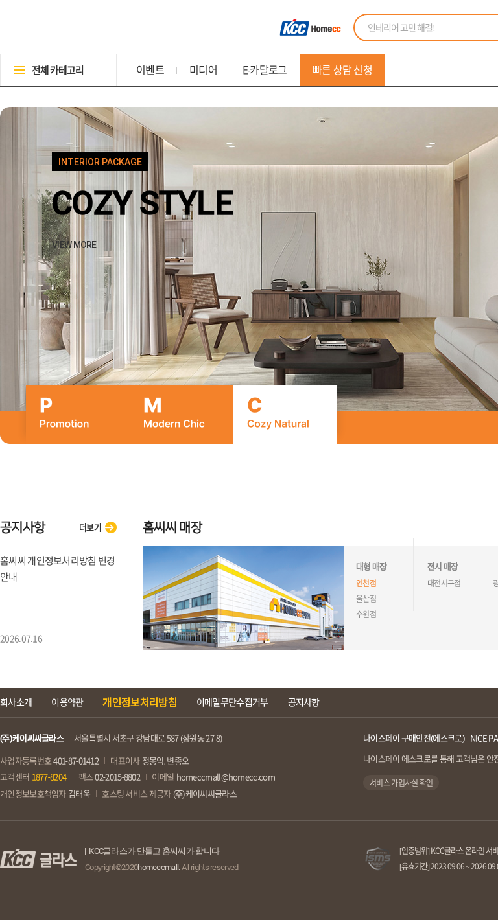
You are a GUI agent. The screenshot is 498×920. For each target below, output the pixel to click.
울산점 (366, 599)
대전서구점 (444, 583)
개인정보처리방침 (139, 702)
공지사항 (304, 702)
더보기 (90, 527)
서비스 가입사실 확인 (401, 783)
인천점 (366, 583)
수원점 (366, 614)
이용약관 (67, 702)
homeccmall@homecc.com (225, 777)
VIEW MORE (74, 245)
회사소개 (16, 702)
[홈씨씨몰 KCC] (308, 27)
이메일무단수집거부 (232, 702)
